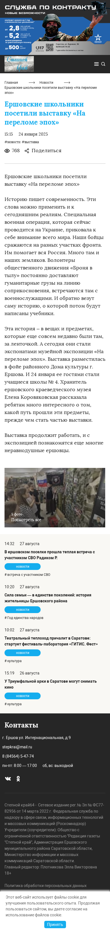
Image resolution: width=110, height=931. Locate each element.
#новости (13, 142)
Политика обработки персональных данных (46, 885)
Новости (46, 83)
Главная (11, 83)
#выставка (30, 142)
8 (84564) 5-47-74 (18, 756)
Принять (55, 924)
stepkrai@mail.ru (17, 747)
